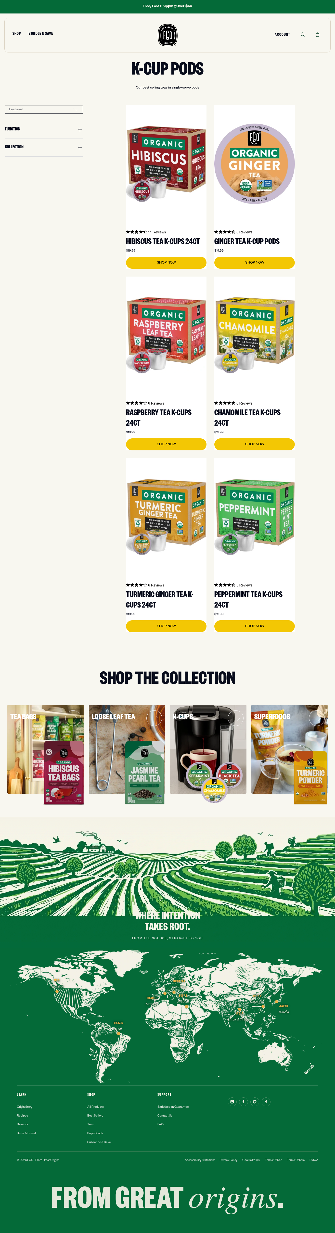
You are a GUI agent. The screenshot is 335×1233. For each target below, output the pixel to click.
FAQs (161, 1125)
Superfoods (95, 1133)
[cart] (317, 34)
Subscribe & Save (99, 1142)
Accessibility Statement (200, 1160)
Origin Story (24, 1107)
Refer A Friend (26, 1133)
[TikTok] (266, 1101)
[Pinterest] (254, 1101)
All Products (95, 1107)
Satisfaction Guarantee (173, 1107)
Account (282, 35)
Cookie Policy (251, 1160)
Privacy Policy (228, 1160)
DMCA (313, 1160)
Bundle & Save (41, 34)
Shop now (166, 263)
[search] (303, 34)
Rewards (23, 1125)
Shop (17, 34)
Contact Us (164, 1116)
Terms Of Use (273, 1160)
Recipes (22, 1116)
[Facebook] (243, 1101)
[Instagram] (232, 1101)
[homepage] (168, 35)
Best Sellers (95, 1116)
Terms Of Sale (296, 1160)
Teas (90, 1125)
